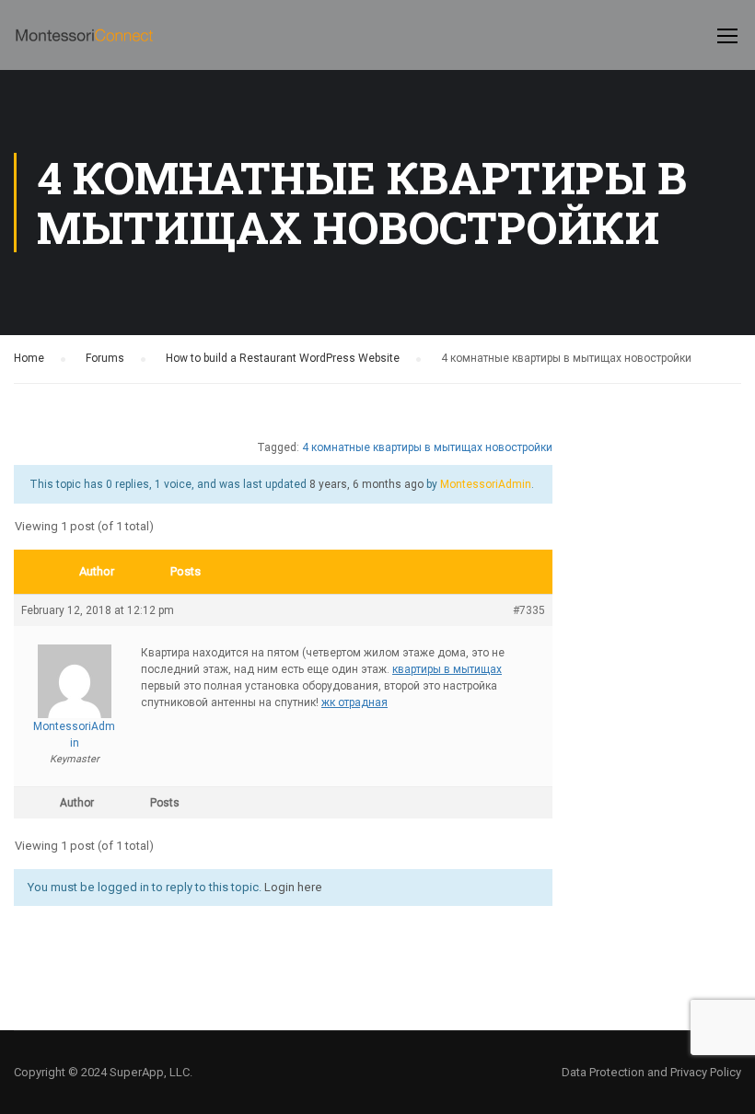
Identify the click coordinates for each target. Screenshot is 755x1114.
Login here (293, 887)
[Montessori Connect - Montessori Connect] (84, 44)
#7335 (529, 610)
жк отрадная (354, 702)
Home (29, 358)
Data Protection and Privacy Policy (651, 1072)
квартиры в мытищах (447, 669)
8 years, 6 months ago (366, 484)
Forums (105, 358)
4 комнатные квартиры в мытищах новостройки (427, 447)
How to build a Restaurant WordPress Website (283, 358)
